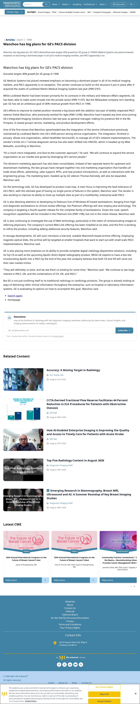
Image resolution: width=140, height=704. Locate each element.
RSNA (54, 12)
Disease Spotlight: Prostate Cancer (72, 12)
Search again (15, 295)
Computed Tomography (102, 12)
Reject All (104, 694)
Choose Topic (13, 12)
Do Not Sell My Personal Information (70, 617)
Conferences (89, 4)
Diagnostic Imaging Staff (61, 465)
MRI (89, 12)
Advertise (70, 601)
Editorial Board (70, 614)
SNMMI (132, 12)
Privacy (70, 621)
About (70, 604)
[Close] (136, 694)
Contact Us (70, 608)
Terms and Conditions (70, 624)
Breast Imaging (44, 12)
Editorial (70, 611)
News (74, 682)
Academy (77, 4)
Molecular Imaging (120, 12)
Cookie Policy (31, 701)
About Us (63, 682)
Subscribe (122, 330)
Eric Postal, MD (56, 375)
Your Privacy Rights (70, 627)
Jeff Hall (53, 412)
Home (51, 682)
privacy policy (58, 336)
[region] (70, 694)
